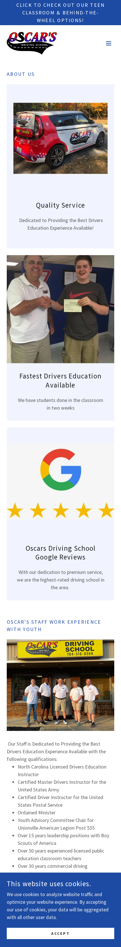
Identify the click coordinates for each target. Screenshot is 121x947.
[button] (108, 43)
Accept (60, 933)
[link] (32, 43)
